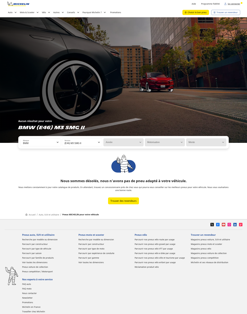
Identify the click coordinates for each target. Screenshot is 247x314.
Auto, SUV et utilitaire (49, 214)
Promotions (115, 12)
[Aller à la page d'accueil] (18, 3)
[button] (57, 142)
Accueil (32, 214)
